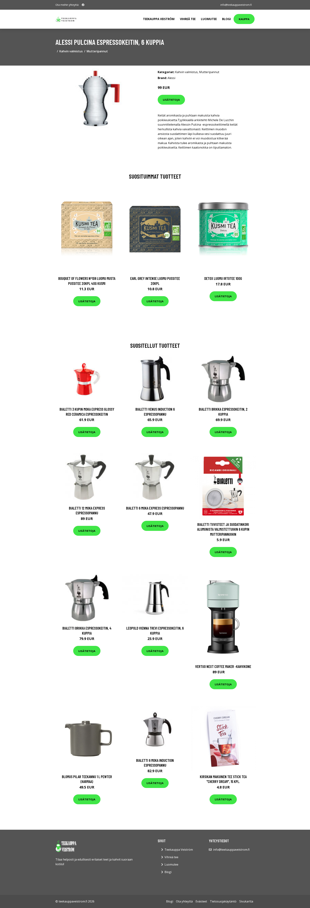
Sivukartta (246, 901)
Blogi (226, 19)
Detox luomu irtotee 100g (223, 278)
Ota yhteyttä (184, 901)
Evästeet (201, 901)
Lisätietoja (171, 99)
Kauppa (244, 19)
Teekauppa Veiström (159, 19)
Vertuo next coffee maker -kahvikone (223, 666)
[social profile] (83, 4)
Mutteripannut (97, 51)
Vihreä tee (188, 19)
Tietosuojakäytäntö (223, 901)
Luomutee (209, 19)
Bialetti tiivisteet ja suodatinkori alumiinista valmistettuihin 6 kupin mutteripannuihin (223, 529)
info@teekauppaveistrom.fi (236, 4)
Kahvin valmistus (71, 51)
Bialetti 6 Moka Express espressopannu (155, 508)
